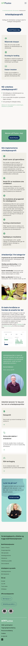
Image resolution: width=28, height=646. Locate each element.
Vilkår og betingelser (7, 625)
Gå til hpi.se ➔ (7, 599)
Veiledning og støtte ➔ (9, 604)
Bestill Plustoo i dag (14, 30)
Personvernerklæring (7, 630)
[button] (25, 3)
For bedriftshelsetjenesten (7, 10)
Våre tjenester (15, 10)
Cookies (3, 633)
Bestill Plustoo (14, 138)
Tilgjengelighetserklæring (8, 627)
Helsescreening (7, 326)
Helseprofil (20, 324)
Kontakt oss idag (14, 497)
